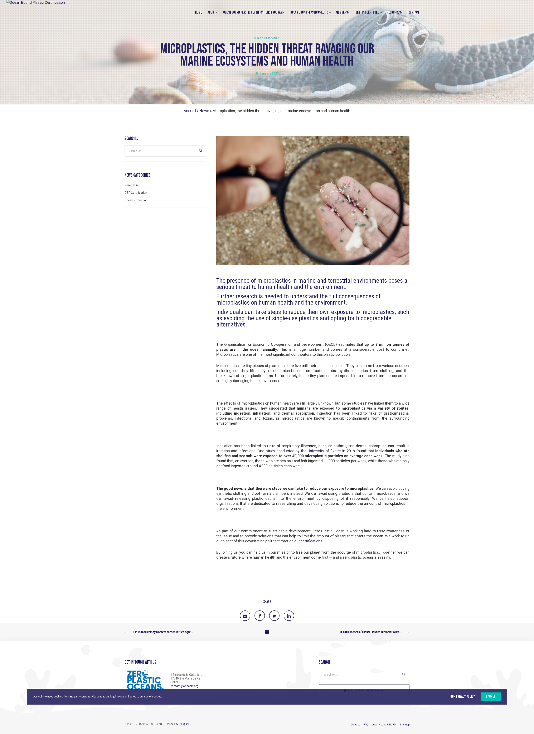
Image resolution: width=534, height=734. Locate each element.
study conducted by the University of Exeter (303, 451)
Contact (355, 724)
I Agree (490, 696)
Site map (404, 724)
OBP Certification (136, 192)
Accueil (190, 111)
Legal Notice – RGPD (384, 724)
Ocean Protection (267, 38)
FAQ (366, 724)
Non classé (132, 185)
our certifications (308, 541)
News (204, 111)
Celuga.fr (184, 724)
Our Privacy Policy (462, 696)
